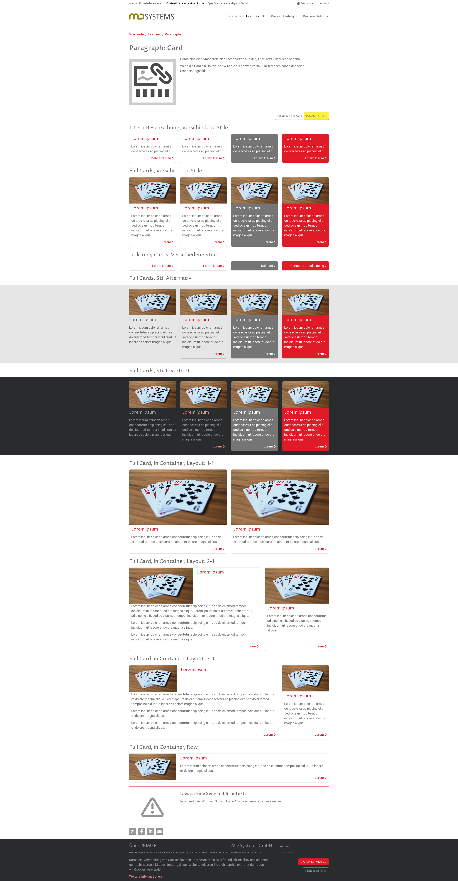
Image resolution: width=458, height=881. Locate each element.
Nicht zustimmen (316, 870)
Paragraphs (173, 34)
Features (154, 34)
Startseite (136, 34)
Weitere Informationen (145, 876)
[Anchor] (127, 659)
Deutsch (306, 3)
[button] (132, 831)
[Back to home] (151, 16)
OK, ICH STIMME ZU (314, 861)
